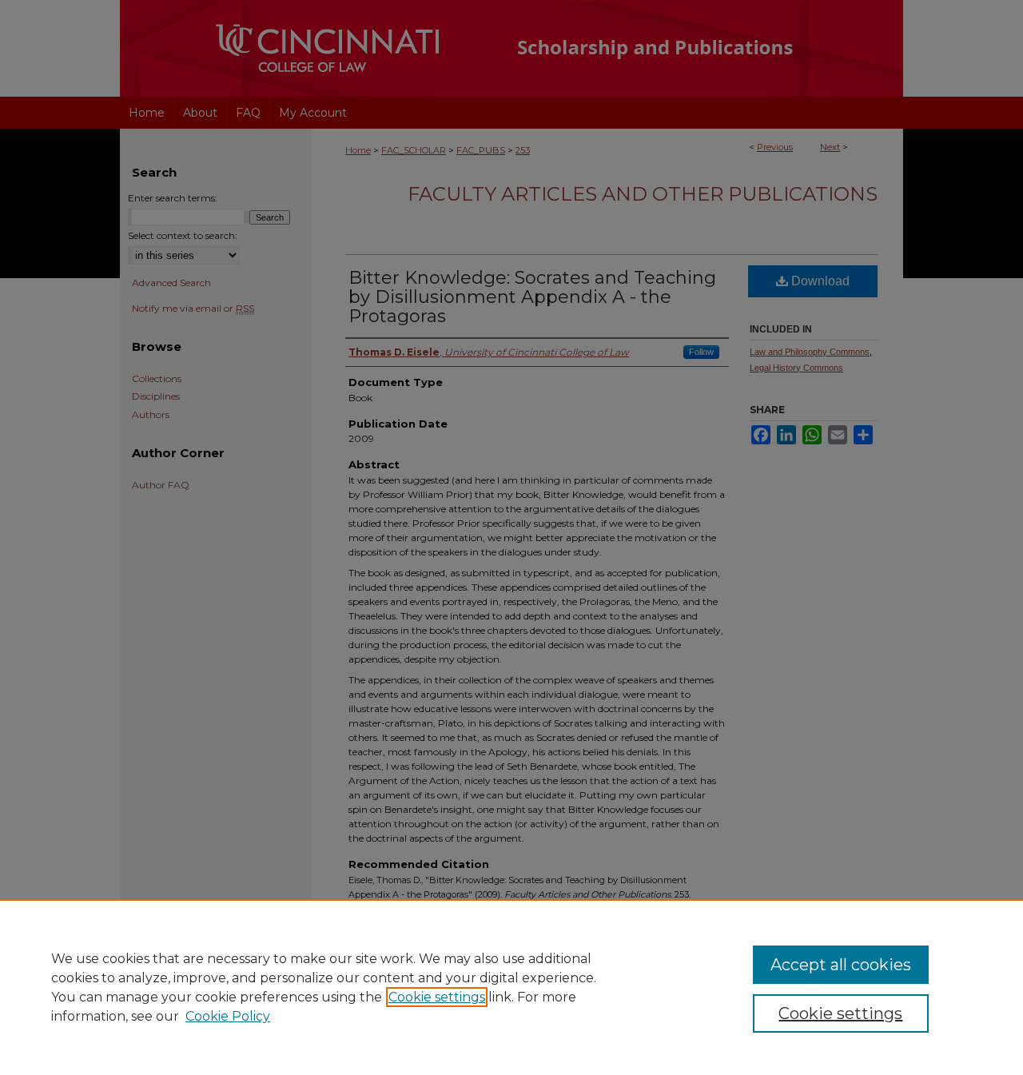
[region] (511, 987)
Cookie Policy (227, 1016)
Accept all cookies (840, 964)
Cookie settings (436, 997)
